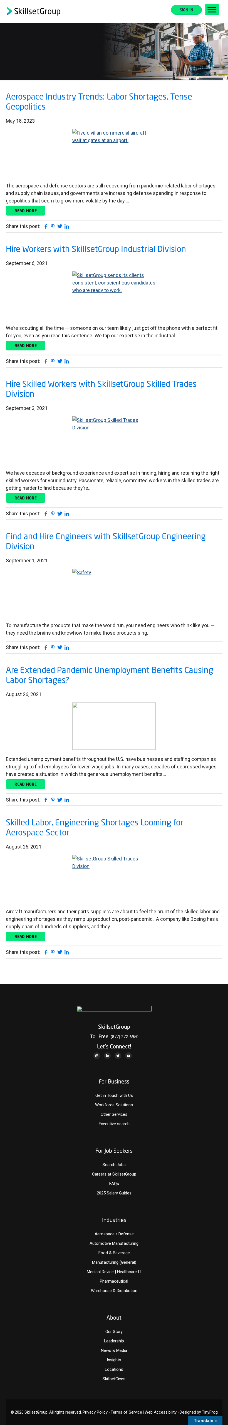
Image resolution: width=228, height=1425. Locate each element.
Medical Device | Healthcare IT (114, 1271)
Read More (25, 210)
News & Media (114, 1350)
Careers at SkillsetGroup (114, 1174)
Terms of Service (126, 1412)
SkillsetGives (114, 1378)
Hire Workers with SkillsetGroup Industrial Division (96, 249)
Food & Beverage (114, 1252)
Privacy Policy (95, 1412)
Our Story (114, 1331)
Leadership (114, 1341)
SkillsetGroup (33, 11)
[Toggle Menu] (212, 9)
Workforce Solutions (114, 1104)
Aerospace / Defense (114, 1233)
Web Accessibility (161, 1412)
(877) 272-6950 (124, 1036)
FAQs (114, 1183)
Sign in (186, 10)
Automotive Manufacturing (114, 1243)
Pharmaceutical (114, 1281)
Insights (114, 1359)
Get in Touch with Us (114, 1095)
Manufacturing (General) (114, 1262)
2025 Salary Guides (114, 1193)
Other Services (114, 1114)
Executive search (114, 1123)
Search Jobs (114, 1164)
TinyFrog (210, 1412)
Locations (114, 1369)
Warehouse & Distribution (114, 1290)
